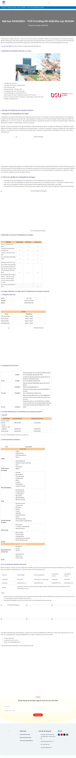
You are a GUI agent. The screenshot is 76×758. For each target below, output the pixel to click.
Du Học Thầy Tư (8, 46)
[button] (49, 3)
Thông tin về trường (34, 25)
